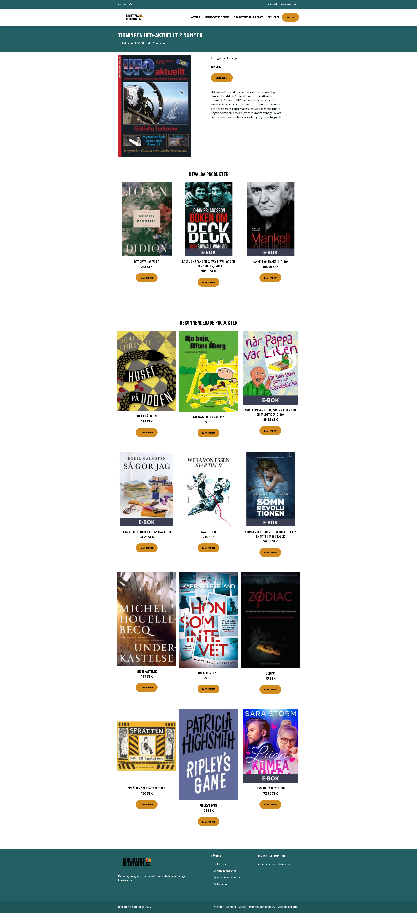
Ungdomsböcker (217, 17)
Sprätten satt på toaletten (146, 788)
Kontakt (231, 907)
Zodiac (270, 673)
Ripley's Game (208, 805)
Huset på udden (147, 416)
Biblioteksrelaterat (248, 17)
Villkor (242, 907)
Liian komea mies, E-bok (270, 788)
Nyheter (274, 17)
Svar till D (208, 532)
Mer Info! (222, 77)
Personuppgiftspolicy (262, 907)
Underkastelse (147, 671)
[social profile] (130, 4)
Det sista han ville (146, 261)
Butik (290, 17)
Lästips (195, 17)
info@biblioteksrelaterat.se (282, 4)
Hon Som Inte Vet (208, 673)
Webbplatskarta (288, 907)
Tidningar (233, 58)
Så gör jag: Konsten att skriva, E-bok (147, 532)
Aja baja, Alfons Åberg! (208, 417)
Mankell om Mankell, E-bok (270, 261)
